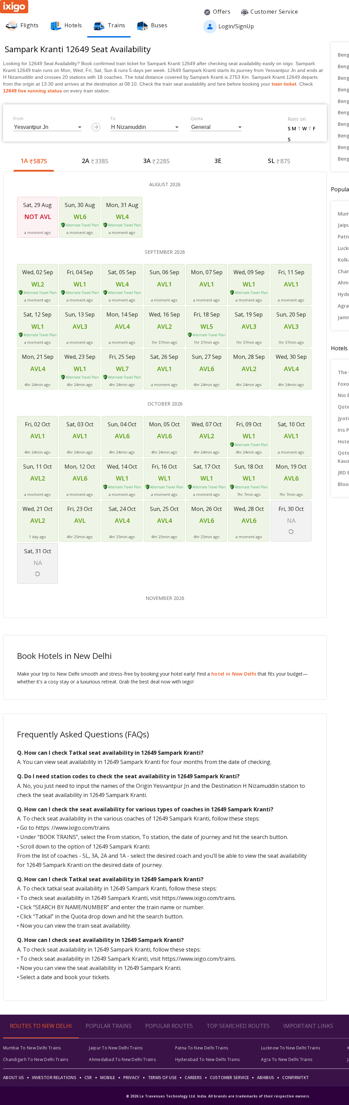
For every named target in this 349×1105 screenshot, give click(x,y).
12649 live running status (32, 90)
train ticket (284, 84)
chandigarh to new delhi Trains (35, 1059)
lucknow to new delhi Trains (290, 1048)
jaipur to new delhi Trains (115, 1048)
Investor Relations (54, 1077)
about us (13, 1077)
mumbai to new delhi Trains (32, 1048)
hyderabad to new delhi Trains (207, 1059)
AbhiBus (265, 1077)
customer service (229, 1077)
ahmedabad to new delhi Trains (122, 1059)
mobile (107, 1077)
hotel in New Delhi (233, 674)
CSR (88, 1077)
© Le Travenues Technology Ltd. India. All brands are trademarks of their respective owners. (218, 1096)
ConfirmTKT (295, 1077)
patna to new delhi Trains (201, 1048)
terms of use (162, 1077)
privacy (131, 1077)
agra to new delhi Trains (286, 1059)
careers (193, 1077)
